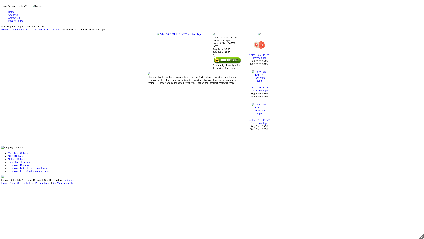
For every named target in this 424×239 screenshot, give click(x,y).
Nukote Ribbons (16, 159)
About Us (13, 14)
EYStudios (68, 180)
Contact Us (14, 17)
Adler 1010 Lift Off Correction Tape (259, 89)
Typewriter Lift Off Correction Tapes (30, 29)
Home (11, 11)
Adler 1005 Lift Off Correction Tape (259, 56)
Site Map (57, 183)
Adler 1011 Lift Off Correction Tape (259, 122)
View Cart (69, 183)
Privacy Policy (15, 20)
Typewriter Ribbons (18, 165)
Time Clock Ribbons (19, 162)
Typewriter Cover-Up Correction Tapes (28, 171)
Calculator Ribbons (18, 153)
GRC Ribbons (15, 156)
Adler (56, 29)
